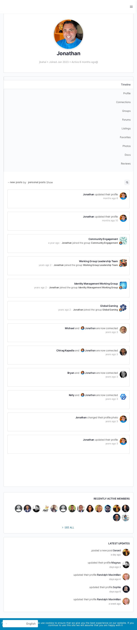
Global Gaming (109, 305)
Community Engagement (103, 238)
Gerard (117, 550)
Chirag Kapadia (65, 350)
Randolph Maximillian (109, 574)
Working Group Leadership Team (98, 261)
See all (69, 527)
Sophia (117, 587)
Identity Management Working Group (96, 283)
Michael (69, 328)
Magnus (116, 562)
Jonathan (88, 194)
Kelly (71, 395)
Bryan (70, 372)
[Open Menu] (131, 6)
